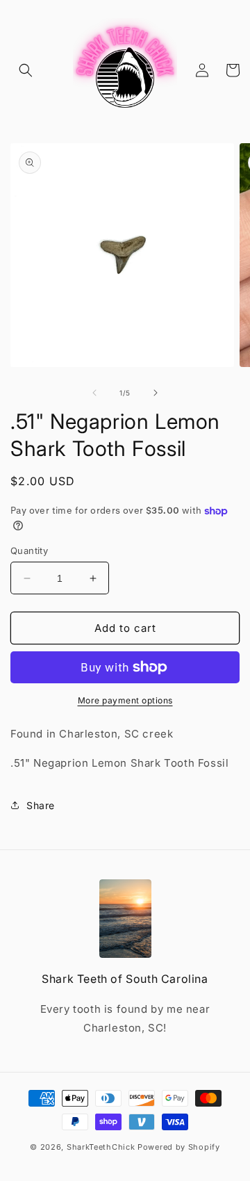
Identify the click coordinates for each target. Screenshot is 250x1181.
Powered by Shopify (179, 1147)
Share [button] (40, 805)
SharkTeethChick (101, 1147)
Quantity (29, 550)
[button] (25, 70)
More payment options (125, 700)
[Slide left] (94, 392)
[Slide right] (155, 392)
